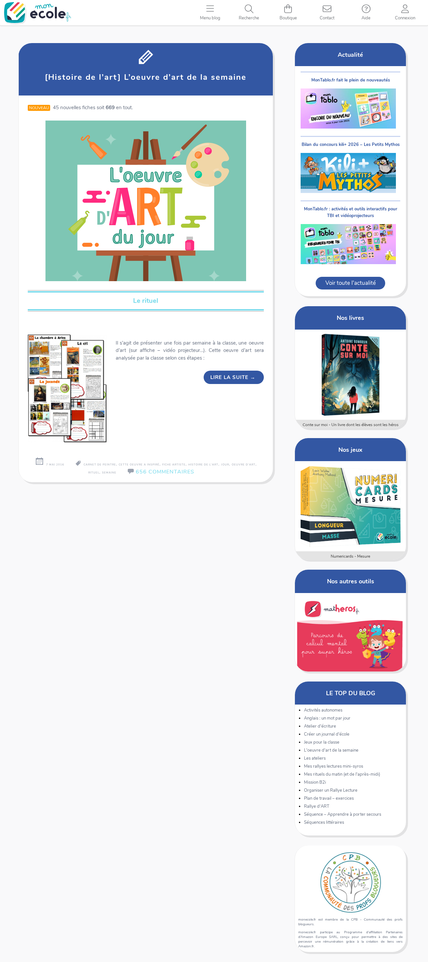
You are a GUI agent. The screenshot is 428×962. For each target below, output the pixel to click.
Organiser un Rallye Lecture (330, 790)
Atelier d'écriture (320, 726)
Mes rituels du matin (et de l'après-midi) (342, 774)
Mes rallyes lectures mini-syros (333, 766)
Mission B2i (315, 782)
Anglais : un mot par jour (327, 718)
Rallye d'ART (316, 806)
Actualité (350, 54)
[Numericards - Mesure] (351, 506)
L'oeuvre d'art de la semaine (331, 750)
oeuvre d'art (243, 464)
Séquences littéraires (324, 822)
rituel (93, 472)
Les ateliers (315, 758)
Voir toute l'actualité (350, 283)
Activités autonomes (323, 710)
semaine (109, 472)
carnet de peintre (100, 464)
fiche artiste (174, 464)
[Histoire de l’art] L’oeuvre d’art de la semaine (145, 77)
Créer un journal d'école (326, 734)
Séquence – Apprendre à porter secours (342, 814)
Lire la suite (232, 377)
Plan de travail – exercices (329, 798)
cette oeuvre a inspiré (139, 464)
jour (225, 464)
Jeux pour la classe (321, 742)
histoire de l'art (203, 464)
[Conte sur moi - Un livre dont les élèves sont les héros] (351, 375)
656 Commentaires (165, 471)
